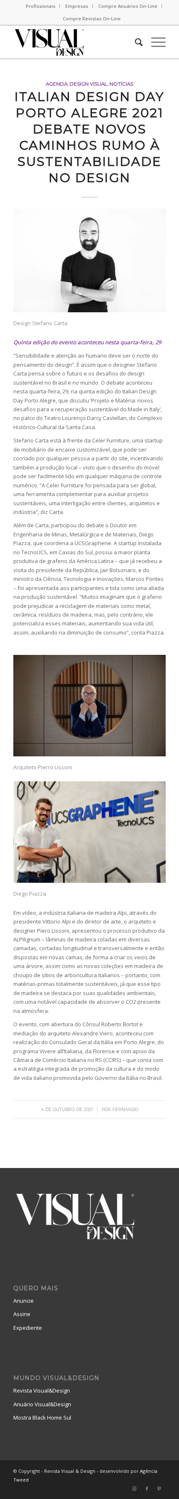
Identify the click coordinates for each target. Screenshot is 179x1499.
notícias (121, 84)
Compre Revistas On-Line (92, 18)
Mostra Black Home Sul (42, 1417)
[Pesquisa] (135, 42)
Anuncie (23, 1300)
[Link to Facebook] (147, 1488)
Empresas (76, 6)
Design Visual (88, 84)
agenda (56, 84)
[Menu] (154, 42)
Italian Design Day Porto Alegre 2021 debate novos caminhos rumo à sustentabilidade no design (89, 137)
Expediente (27, 1327)
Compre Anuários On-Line (127, 6)
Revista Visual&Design (41, 1390)
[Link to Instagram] (134, 1488)
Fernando (125, 1109)
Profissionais (40, 6)
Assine (21, 1314)
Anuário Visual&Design (42, 1404)
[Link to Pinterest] (159, 1488)
